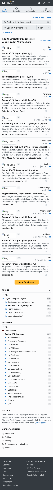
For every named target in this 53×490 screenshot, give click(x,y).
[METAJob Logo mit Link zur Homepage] (8, 3)
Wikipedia (41, 423)
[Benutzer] (44, 3)
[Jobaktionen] (50, 64)
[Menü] (49, 3)
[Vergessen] (46, 64)
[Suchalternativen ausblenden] (49, 290)
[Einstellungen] (39, 3)
